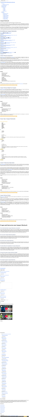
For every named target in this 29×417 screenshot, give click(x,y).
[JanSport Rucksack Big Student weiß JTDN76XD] (5, 32)
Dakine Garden (5, 18)
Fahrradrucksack (2, 268)
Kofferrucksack (4, 370)
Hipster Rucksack (4, 351)
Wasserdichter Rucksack (5, 360)
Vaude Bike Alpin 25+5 (3, 289)
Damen (4, 8)
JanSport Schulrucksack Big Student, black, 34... (5, 45)
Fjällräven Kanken (5, 17)
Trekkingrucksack (4, 376)
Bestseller (3, 12)
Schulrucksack (21, 83)
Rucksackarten (4, 354)
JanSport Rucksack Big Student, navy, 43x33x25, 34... (6, 40)
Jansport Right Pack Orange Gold (3, 50)
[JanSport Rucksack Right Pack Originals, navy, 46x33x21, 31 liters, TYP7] (8, 47)
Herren (4, 7)
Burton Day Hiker (5, 13)
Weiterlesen (25, 416)
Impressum (17, 415)
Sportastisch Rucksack (3, 272)
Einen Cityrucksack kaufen (5, 357)
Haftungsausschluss (13, 415)
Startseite (3, 3)
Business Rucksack (4, 386)
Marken (3, 11)
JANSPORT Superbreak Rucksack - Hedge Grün (5, 38)
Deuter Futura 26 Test (3, 297)
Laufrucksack (3, 396)
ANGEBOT (1, 149)
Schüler (4, 9)
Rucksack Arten (4, 6)
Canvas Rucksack (4, 373)
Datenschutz (9, 415)
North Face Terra (2, 293)
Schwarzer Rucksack (4, 341)
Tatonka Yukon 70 (2, 276)
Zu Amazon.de (1, 34)
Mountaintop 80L (2, 280)
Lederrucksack (4, 389)
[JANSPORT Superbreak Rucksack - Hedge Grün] (5, 37)
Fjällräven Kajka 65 (6, 15)
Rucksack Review (4, 5)
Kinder (4, 10)
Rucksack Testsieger (6, 4)
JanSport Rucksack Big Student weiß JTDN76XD (5, 33)
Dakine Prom (5, 14)
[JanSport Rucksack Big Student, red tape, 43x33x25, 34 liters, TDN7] (8, 52)
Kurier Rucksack (4, 348)
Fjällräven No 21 (5, 16)
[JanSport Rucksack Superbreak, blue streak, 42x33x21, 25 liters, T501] (8, 42)
